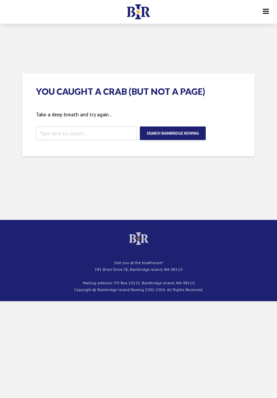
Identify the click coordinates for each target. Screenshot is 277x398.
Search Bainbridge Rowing (173, 133)
